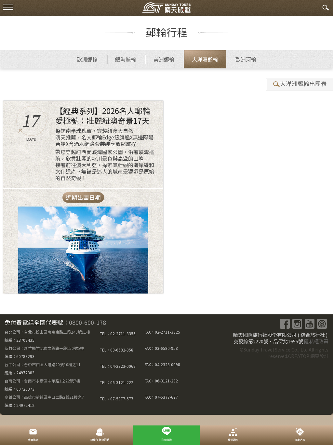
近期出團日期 (83, 197)
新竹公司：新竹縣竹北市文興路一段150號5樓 (44, 348)
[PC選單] (8, 7)
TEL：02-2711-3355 (118, 333)
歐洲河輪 (245, 59)
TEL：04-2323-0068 (118, 366)
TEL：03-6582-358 (116, 349)
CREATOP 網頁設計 (308, 356)
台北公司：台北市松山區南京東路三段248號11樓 (47, 332)
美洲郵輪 (163, 59)
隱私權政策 (316, 341)
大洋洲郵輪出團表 (303, 83)
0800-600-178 (87, 322)
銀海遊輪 (125, 59)
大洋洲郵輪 (205, 59)
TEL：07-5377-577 (116, 398)
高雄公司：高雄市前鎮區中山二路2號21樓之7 (44, 397)
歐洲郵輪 (87, 59)
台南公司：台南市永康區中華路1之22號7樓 (42, 380)
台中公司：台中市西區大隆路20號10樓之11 (43, 364)
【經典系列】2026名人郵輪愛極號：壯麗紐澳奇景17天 (102, 115)
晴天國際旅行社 (166, 9)
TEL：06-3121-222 (116, 382)
